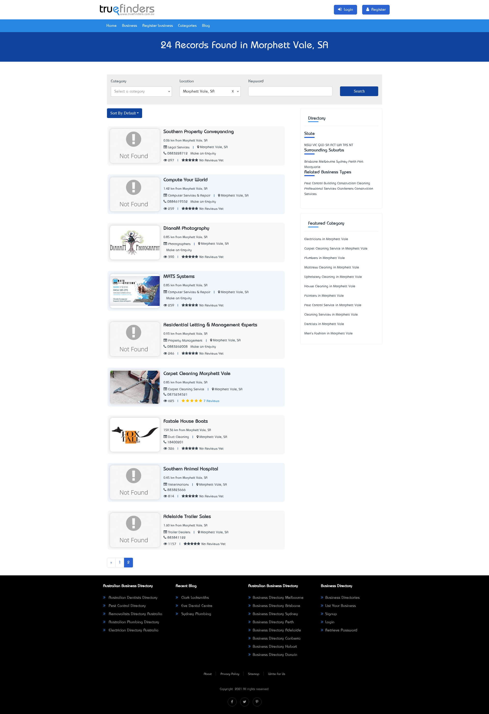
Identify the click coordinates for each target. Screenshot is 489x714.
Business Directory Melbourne (278, 598)
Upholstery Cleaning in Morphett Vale (333, 277)
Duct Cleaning (178, 437)
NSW (307, 145)
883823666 (176, 490)
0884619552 (177, 201)
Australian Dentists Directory (132, 598)
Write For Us (276, 674)
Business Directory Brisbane (276, 606)
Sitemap (253, 674)
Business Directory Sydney (275, 614)
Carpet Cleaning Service (185, 389)
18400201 (175, 442)
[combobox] (141, 91)
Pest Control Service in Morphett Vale (332, 305)
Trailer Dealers (178, 532)
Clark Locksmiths (194, 598)
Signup (331, 614)
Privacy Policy (230, 674)
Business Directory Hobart (275, 646)
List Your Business (340, 606)
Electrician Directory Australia (132, 630)
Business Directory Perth (273, 622)
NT (351, 145)
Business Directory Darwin (275, 655)
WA (339, 145)
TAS (345, 145)
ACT (333, 145)
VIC (315, 145)
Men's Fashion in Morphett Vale (328, 333)
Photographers (179, 244)
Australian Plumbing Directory (133, 622)
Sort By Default (123, 113)
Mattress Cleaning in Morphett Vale (331, 267)
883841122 (176, 537)
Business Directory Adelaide (277, 630)
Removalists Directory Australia (134, 614)
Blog (206, 26)
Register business (157, 26)
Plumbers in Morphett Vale (324, 258)
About (208, 674)
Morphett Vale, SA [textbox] (198, 91)
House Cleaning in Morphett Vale (329, 286)
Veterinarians (178, 484)
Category (118, 81)
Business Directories (342, 598)
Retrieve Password (341, 630)
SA (327, 145)
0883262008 (177, 346)
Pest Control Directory (126, 606)
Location (187, 81)
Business (129, 26)
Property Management (184, 340)
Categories (187, 26)
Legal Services (178, 147)
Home (111, 26)
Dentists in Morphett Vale (324, 324)
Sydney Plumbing (195, 614)
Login (329, 622)
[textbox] (141, 91)
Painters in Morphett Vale (324, 295)
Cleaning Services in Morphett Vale (331, 314)
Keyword (256, 81)
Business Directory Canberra (277, 638)
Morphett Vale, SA (214, 147)
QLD (321, 145)
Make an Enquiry (203, 153)
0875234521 (177, 394)
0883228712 (177, 153)
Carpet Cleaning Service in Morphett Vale (336, 248)
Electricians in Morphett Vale (326, 239)
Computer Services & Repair (188, 195)
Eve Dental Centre (196, 606)
